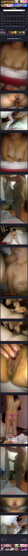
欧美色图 (11, 21)
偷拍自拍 (7, 18)
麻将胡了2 (17, 13)
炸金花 (20, 13)
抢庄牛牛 (26, 13)
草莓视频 (11, 26)
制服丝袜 (17, 18)
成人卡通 (11, 18)
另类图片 (26, 21)
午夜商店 (7, 26)
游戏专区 (14, 13)
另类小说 (20, 23)
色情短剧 (23, 26)
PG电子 (5, 13)
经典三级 (20, 18)
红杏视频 (17, 26)
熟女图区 (23, 21)
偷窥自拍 (4, 21)
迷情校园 (17, 23)
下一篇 (24, 540)
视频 (2, 16)
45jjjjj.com (14, 8)
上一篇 (4, 539)
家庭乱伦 (7, 23)
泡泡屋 (20, 26)
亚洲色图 (7, 21)
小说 (2, 23)
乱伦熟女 (23, 18)
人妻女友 (11, 23)
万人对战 (11, 13)
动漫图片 (14, 21)
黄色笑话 (23, 23)
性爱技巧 (26, 23)
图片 (2, 21)
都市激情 (4, 23)
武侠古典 (14, 23)
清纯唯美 (20, 21)
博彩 (2, 13)
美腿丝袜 (17, 21)
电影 (2, 18)
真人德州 (7, 13)
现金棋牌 (23, 13)
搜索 (23, 10)
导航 (2, 26)
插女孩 (4, 26)
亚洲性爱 (4, 18)
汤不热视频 (13, 26)
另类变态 (26, 18)
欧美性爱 (14, 18)
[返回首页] (27, 554)
